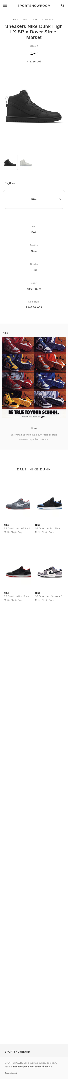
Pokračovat (11, 1073)
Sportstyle (34, 288)
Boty (15, 19)
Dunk (34, 19)
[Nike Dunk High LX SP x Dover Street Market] (10, 162)
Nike (25, 19)
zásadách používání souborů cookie (32, 1066)
